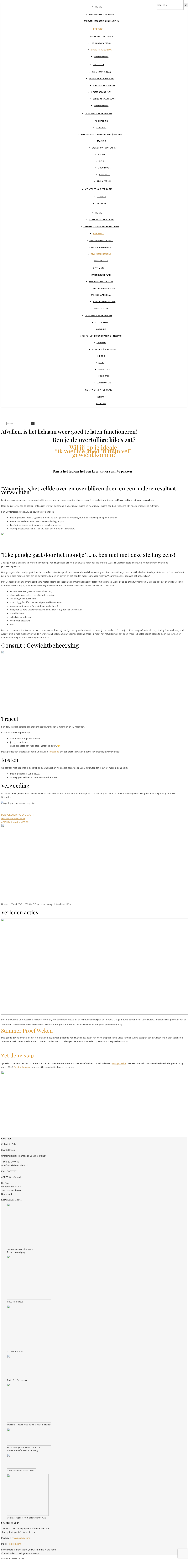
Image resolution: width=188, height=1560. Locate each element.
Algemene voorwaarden (101, 14)
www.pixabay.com (21, 1537)
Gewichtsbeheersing (101, 50)
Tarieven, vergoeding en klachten (101, 21)
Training (101, 141)
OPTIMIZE (98, 64)
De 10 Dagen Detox (101, 43)
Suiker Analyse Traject (101, 36)
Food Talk (104, 174)
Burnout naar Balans (104, 99)
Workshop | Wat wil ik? (104, 148)
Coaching (101, 127)
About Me (101, 203)
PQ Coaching (101, 121)
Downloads (104, 168)
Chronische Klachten (104, 85)
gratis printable (118, 1063)
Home (98, 6)
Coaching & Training (98, 113)
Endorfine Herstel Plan (101, 78)
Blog (101, 161)
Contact (101, 196)
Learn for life (104, 181)
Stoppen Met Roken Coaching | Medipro (101, 134)
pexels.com (15, 1543)
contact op (53, 751)
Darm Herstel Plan (101, 72)
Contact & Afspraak (98, 189)
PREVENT (98, 28)
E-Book (101, 154)
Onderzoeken (101, 56)
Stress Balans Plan (101, 92)
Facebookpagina (22, 1066)
